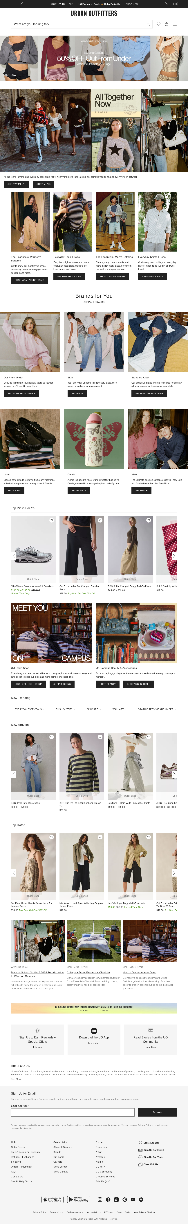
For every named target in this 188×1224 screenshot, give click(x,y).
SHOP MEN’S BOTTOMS (112, 276)
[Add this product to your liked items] (52, 520)
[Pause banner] (175, 4)
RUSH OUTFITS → (65, 709)
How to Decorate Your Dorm (139, 972)
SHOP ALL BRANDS (94, 302)
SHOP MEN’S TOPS (152, 276)
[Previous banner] (21, 4)
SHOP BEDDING (62, 684)
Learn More (94, 1043)
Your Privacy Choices (144, 1212)
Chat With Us (151, 1164)
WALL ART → (119, 709)
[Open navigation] (175, 24)
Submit (157, 1112)
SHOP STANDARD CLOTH (149, 393)
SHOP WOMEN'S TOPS (69, 276)
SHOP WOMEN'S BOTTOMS (29, 280)
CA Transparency (75, 1212)
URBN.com (108, 1212)
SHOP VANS (14, 490)
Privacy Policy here (147, 1125)
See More (16, 1079)
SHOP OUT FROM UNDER (21, 393)
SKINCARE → (94, 709)
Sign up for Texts (154, 1157)
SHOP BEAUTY (108, 684)
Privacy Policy (39, 1212)
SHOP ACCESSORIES (138, 684)
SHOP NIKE (141, 490)
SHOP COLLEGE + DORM (28, 684)
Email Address (19, 1106)
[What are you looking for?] (148, 24)
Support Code (123, 1212)
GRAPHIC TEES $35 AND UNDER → (157, 709)
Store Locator (151, 1143)
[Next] (173, 556)
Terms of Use (56, 1212)
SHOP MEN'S (43, 184)
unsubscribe (16, 1128)
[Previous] (14, 556)
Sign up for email (154, 1150)
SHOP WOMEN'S (16, 184)
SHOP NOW (132, 4)
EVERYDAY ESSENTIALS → (29, 709)
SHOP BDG (77, 393)
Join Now (37, 1047)
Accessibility (93, 1212)
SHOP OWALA (78, 490)
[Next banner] (166, 4)
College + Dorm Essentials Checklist (88, 972)
